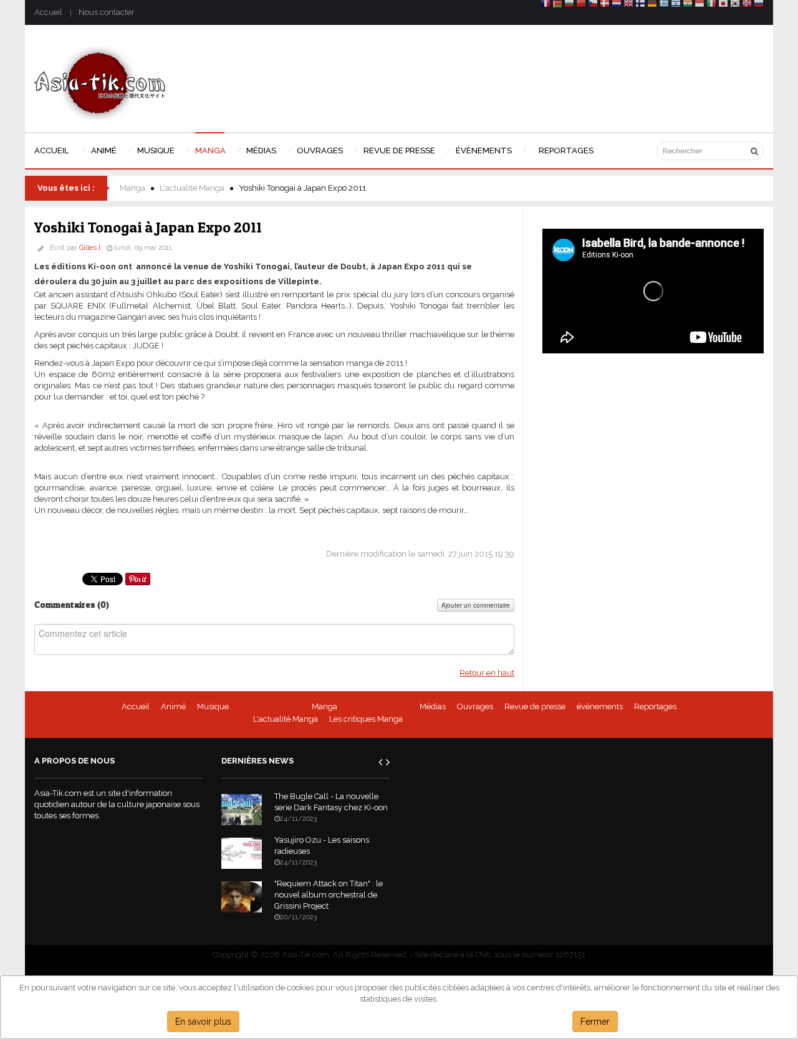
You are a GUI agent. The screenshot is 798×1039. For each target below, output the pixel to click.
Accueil (48, 12)
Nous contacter (107, 12)
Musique (213, 706)
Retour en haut (486, 673)
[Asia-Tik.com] (100, 82)
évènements (600, 706)
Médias (433, 706)
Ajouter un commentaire (475, 605)
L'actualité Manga (192, 188)
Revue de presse (534, 706)
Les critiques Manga (366, 719)
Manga (132, 188)
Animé (173, 706)
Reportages (655, 706)
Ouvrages (475, 706)
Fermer (595, 1022)
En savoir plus (203, 1022)
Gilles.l (89, 248)
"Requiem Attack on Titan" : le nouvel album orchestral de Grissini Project (328, 895)
